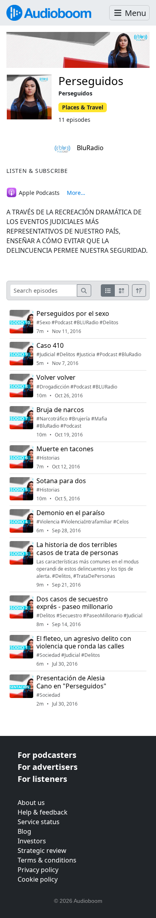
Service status (39, 821)
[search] (84, 290)
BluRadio (89, 147)
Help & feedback (43, 812)
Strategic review (42, 850)
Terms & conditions (47, 860)
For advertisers (48, 766)
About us (31, 802)
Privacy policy (38, 869)
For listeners (42, 778)
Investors (32, 841)
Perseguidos (90, 80)
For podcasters (47, 754)
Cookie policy (38, 879)
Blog (24, 831)
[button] (129, 13)
